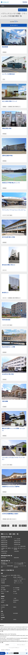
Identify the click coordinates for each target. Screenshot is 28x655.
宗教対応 (14, 607)
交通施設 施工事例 (17, 540)
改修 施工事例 (16, 557)
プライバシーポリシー (21, 644)
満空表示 (14, 602)
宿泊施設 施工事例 (17, 544)
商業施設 (4, 52)
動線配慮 (2, 602)
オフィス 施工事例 (17, 538)
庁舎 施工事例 (3, 538)
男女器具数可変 (15, 600)
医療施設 (4, 106)
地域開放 (2, 593)
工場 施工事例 (16, 551)
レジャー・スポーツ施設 (7, 215)
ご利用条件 (7, 644)
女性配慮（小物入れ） (17, 575)
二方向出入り (3, 600)
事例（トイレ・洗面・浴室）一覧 (9, 534)
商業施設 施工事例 (4, 540)
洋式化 (2, 613)
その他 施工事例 (3, 553)
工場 (3, 79)
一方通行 (14, 598)
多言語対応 (3, 607)
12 (19, 525)
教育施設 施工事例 (4, 544)
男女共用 (14, 591)
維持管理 (2, 615)
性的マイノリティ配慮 (4, 591)
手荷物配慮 (3, 582)
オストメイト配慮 (16, 589)
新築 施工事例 (3, 557)
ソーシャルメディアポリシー (14, 647)
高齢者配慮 (3, 587)
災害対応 (14, 619)
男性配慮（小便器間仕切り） (18, 577)
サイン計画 (15, 593)
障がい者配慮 (3, 589)
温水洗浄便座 (15, 613)
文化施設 (4, 406)
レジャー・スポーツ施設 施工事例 (19, 546)
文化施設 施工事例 (4, 546)
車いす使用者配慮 (16, 587)
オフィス (4, 270)
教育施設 (4, 133)
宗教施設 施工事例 (4, 551)
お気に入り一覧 (23, 9)
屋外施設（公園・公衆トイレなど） (9, 519)
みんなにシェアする (4, 649)
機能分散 (2, 598)
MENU (2, 6)
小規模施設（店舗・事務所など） (14, 106)
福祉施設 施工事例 (17, 542)
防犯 (2, 619)
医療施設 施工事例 (4, 542)
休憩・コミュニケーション (18, 582)
